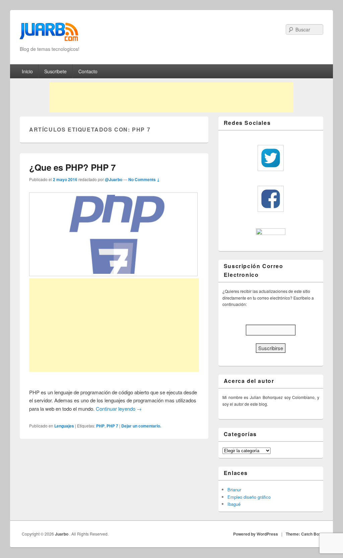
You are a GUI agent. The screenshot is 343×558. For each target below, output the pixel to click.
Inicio (27, 71)
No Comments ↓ (144, 179)
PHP (100, 426)
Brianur (234, 489)
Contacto (87, 71)
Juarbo (62, 534)
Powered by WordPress (255, 534)
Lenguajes (64, 426)
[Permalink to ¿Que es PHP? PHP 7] (113, 273)
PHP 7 (112, 426)
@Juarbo (113, 179)
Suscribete (55, 71)
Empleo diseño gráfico (249, 497)
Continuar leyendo (119, 408)
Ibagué (234, 504)
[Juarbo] (49, 34)
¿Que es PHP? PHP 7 (72, 167)
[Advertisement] (171, 97)
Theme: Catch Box (303, 534)
